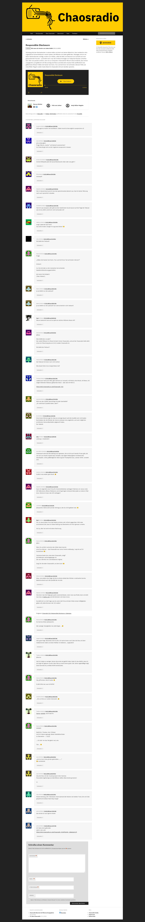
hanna (38, 713)
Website (32, 895)
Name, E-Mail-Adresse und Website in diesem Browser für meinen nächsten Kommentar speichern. (53, 900)
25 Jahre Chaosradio (35, 916)
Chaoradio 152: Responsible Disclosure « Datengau (56, 613)
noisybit (43, 713)
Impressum (92, 914)
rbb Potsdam (53, 113)
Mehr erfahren (109, 52)
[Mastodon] (36, 107)
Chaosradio (40, 113)
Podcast (47, 113)
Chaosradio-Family (93, 913)
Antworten (40, 132)
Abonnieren (60, 33)
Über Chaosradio (50, 33)
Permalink (79, 113)
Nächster (86, 39)
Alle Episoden (39, 33)
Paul (37, 318)
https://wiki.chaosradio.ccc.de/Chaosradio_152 (49, 387)
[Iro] (37, 520)
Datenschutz (92, 916)
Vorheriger (29, 39)
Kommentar (33, 856)
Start (31, 33)
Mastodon (63, 913)
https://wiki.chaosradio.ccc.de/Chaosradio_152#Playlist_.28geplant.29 (56, 832)
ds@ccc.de (46, 597)
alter (37, 436)
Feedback (74, 33)
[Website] (34, 107)
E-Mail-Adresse (34, 887)
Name (32, 879)
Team (67, 33)
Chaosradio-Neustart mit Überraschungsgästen (42, 913)
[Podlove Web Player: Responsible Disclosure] (57, 82)
